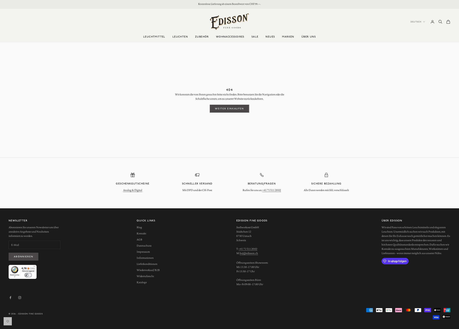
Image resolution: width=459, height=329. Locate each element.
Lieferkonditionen (147, 264)
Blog (139, 227)
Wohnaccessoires (230, 36)
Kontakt (141, 233)
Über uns (308, 36)
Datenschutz (144, 245)
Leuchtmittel (154, 36)
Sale (255, 36)
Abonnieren (23, 256)
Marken (288, 36)
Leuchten (180, 36)
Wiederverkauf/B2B (148, 270)
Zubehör (202, 36)
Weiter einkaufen (229, 108)
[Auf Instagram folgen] (20, 297)
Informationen (145, 258)
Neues (270, 36)
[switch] (28, 275)
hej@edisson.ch (249, 253)
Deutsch (416, 21)
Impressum (143, 252)
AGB (139, 239)
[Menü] (34, 267)
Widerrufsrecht (145, 276)
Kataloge (142, 282)
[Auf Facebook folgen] (10, 297)
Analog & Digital (132, 190)
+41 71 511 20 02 (271, 190)
